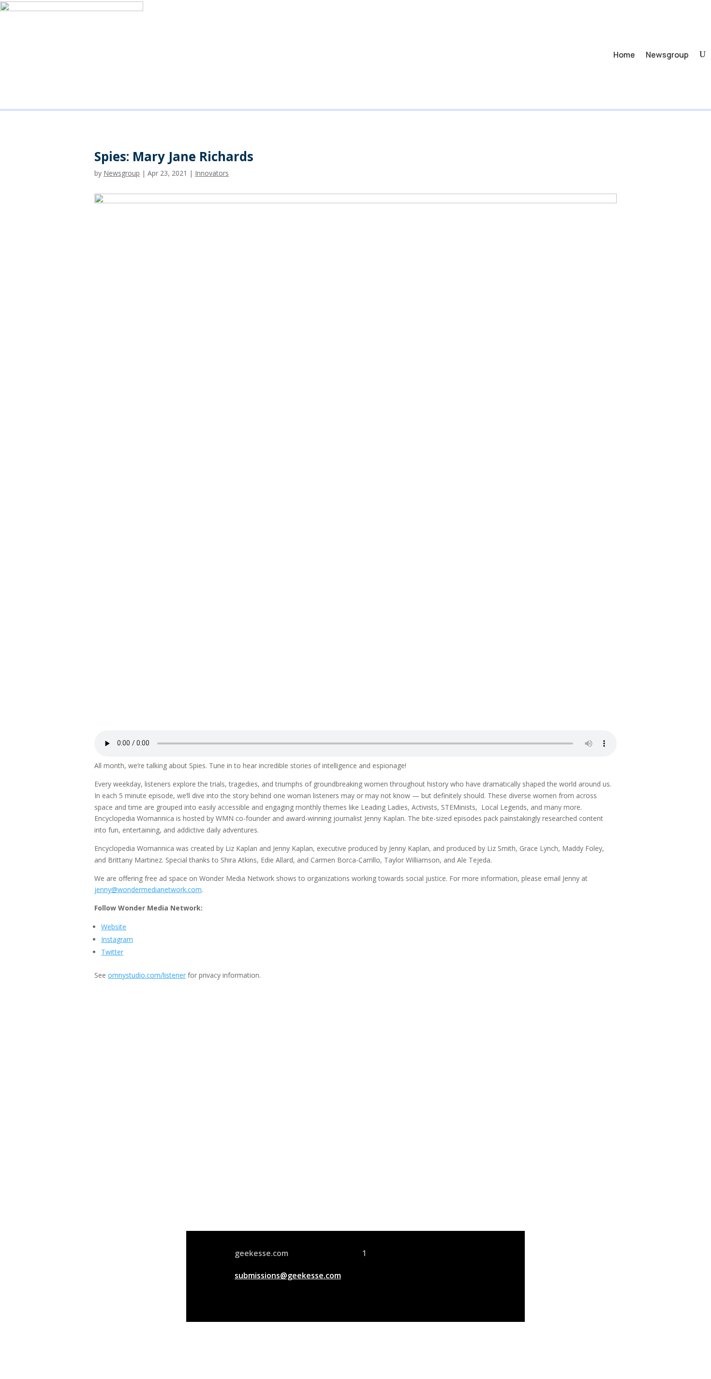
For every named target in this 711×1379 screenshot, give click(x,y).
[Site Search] (702, 54)
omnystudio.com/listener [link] (147, 975)
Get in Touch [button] (477, 1202)
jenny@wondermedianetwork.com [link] (148, 889)
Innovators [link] (212, 173)
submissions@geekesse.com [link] (288, 1275)
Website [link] (113, 926)
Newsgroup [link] (667, 54)
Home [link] (624, 54)
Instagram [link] (117, 939)
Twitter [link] (112, 951)
